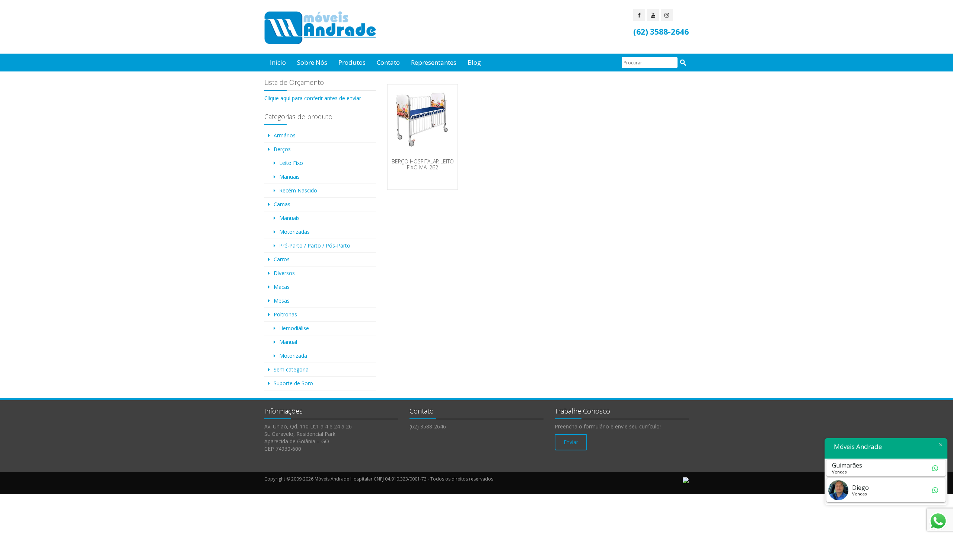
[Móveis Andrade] (320, 27)
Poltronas (285, 314)
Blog (474, 62)
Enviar (571, 442)
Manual (288, 341)
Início (278, 62)
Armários (285, 135)
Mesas (282, 300)
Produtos (352, 62)
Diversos (284, 273)
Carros (282, 259)
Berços (282, 149)
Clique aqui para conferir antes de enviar (312, 98)
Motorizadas (294, 231)
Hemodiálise (294, 328)
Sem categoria (291, 369)
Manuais (289, 176)
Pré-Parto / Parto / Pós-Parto (314, 245)
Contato (388, 62)
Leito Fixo (291, 162)
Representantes (433, 62)
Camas (282, 204)
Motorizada (293, 355)
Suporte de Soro (293, 383)
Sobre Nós (312, 62)
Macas (282, 286)
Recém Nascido (298, 190)
